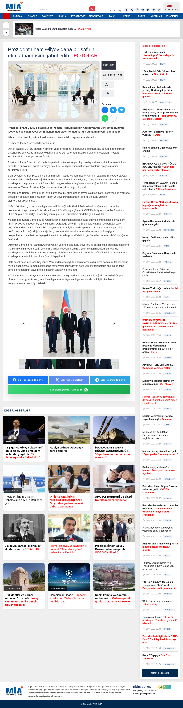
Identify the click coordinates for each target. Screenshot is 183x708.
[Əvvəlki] (6, 25)
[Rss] (159, 10)
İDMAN (112, 16)
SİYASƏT (32, 16)
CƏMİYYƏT (47, 16)
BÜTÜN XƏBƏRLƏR (160, 673)
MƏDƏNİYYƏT (96, 16)
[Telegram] (153, 10)
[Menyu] (6, 16)
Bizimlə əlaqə (116, 10)
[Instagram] (137, 10)
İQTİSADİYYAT (78, 16)
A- (107, 93)
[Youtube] (143, 10)
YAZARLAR (156, 16)
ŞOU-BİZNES (172, 16)
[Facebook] (126, 10)
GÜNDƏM (17, 16)
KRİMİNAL (62, 16)
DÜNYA (141, 16)
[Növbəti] (6, 33)
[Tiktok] (148, 10)
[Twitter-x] (132, 10)
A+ (108, 84)
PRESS (126, 16)
